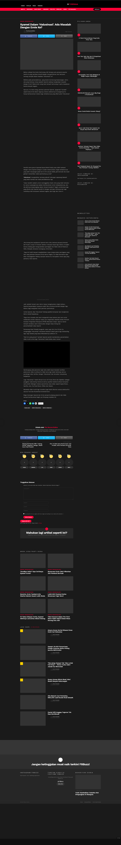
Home (81, 802)
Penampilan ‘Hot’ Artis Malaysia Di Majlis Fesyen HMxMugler (89, 75)
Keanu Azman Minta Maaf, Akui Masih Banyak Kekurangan (59, 680)
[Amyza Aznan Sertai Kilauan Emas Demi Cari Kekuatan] (33, 636)
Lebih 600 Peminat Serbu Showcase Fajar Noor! (57, 595)
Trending (40, 5)
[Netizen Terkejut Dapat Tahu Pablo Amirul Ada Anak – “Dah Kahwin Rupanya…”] (89, 137)
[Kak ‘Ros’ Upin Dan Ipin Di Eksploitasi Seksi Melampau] (89, 47)
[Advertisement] (45, 14)
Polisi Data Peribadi (97, 802)
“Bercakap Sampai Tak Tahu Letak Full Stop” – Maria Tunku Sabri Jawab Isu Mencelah (60, 664)
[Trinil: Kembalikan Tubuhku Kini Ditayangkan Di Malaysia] (88, 782)
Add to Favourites (36, 407)
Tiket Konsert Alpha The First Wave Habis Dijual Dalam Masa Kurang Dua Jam (59, 618)
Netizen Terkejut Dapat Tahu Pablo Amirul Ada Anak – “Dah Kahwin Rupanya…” (89, 148)
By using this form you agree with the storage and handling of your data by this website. (44, 513)
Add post (97, 9)
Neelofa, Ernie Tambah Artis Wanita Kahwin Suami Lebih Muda (32, 595)
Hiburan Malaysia (29, 569)
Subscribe (60, 783)
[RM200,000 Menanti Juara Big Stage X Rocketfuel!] (89, 83)
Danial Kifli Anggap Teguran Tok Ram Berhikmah (92, 252)
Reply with (26, 521)
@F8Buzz (60, 781)
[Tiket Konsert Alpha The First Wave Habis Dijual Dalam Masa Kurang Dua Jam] (60, 606)
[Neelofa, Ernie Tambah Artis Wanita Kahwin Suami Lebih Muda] (33, 583)
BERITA (23, 9)
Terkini (23, 5)
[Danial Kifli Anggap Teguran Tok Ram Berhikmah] (33, 718)
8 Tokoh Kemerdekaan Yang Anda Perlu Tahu (89, 38)
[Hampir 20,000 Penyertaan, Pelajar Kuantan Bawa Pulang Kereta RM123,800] (33, 653)
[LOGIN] (90, 9)
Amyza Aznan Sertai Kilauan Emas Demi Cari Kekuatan (60, 631)
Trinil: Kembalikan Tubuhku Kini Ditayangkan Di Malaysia (87, 793)
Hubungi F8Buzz (87, 802)
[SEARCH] (88, 9)
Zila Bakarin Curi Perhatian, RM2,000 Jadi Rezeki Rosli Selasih (60, 696)
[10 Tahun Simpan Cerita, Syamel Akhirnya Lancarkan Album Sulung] (33, 606)
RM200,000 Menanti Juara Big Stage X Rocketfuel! (89, 93)
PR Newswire (72, 9)
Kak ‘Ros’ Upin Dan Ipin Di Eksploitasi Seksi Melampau (89, 57)
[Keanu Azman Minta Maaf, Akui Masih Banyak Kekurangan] (33, 686)
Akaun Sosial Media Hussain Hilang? (89, 111)
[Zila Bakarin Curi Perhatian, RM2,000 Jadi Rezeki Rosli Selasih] (33, 702)
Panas (34, 5)
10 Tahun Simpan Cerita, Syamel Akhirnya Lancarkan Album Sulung (32, 617)
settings (40, 523)
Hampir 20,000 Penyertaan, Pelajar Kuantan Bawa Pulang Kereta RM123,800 (58, 648)
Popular (28, 5)
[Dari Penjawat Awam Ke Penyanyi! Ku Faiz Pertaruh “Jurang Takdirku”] (89, 157)
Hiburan (22, 569)
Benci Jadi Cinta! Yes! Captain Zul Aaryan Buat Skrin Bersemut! (89, 128)
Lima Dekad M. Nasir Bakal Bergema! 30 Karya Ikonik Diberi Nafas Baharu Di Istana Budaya (92, 266)
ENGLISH (59, 9)
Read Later (27, 407)
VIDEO (65, 9)
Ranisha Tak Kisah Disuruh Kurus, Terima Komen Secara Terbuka (92, 259)
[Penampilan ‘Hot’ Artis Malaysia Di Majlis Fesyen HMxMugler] (89, 65)
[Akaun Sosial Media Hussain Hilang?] (89, 102)
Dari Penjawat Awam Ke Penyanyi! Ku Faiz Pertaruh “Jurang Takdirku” (89, 166)
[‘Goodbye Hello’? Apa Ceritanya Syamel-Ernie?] (33, 561)
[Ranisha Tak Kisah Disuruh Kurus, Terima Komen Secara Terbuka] (80, 260)
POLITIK (52, 9)
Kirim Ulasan (28, 517)
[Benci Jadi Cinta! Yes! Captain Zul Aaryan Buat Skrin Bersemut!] (89, 118)
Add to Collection (47, 407)
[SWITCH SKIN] (85, 9)
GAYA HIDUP (37, 9)
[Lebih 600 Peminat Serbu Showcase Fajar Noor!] (60, 583)
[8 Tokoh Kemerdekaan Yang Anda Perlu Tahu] (89, 29)
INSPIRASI (29, 9)
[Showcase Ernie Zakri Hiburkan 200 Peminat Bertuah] (60, 561)
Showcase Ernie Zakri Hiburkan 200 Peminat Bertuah (59, 572)
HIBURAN (45, 9)
